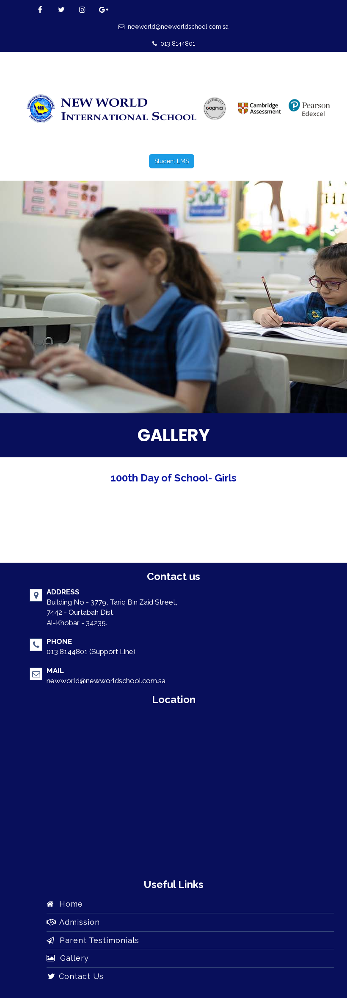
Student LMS (171, 161)
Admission (78, 922)
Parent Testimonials (97, 940)
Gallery (72, 958)
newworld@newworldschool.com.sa (176, 26)
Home (68, 903)
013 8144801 (176, 43)
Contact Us (80, 976)
